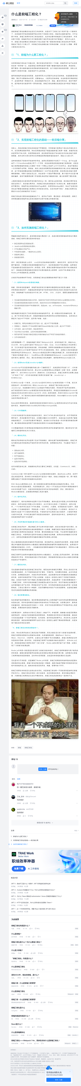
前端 (76, 928)
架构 (76, 961)
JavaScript (75, 1035)
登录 (75, 3)
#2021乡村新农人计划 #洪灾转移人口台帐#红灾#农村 (26, 1063)
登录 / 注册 (42, 769)
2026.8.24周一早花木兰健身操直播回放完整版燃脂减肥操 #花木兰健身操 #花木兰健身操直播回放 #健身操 (41, 1065)
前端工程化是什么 (18, 1008)
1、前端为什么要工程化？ (19, 836)
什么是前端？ (16, 934)
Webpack (70, 994)
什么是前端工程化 (18, 967)
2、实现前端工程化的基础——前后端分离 (24, 840)
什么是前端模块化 (18, 1032)
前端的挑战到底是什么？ (20, 1016)
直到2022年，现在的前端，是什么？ (25, 975)
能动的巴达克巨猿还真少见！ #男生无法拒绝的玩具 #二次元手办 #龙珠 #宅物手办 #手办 (36, 1072)
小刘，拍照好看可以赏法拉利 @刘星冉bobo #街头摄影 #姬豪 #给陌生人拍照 (32, 1061)
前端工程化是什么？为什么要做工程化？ (26, 942)
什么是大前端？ (17, 950)
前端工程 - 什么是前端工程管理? (23, 983)
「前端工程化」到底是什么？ (22, 958)
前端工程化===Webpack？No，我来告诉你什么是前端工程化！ (35, 1041)
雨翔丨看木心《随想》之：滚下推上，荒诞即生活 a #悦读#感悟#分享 (30, 1070)
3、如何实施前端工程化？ (19, 844)
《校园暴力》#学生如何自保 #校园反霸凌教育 (24, 1074)
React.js (75, 1027)
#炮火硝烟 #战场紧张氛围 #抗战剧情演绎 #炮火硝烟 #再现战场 (28, 1068)
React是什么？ (17, 1024)
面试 (76, 945)
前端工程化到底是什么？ (20, 926)
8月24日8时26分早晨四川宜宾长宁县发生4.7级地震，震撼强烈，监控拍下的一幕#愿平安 (36, 1059)
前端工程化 (75, 1043)
